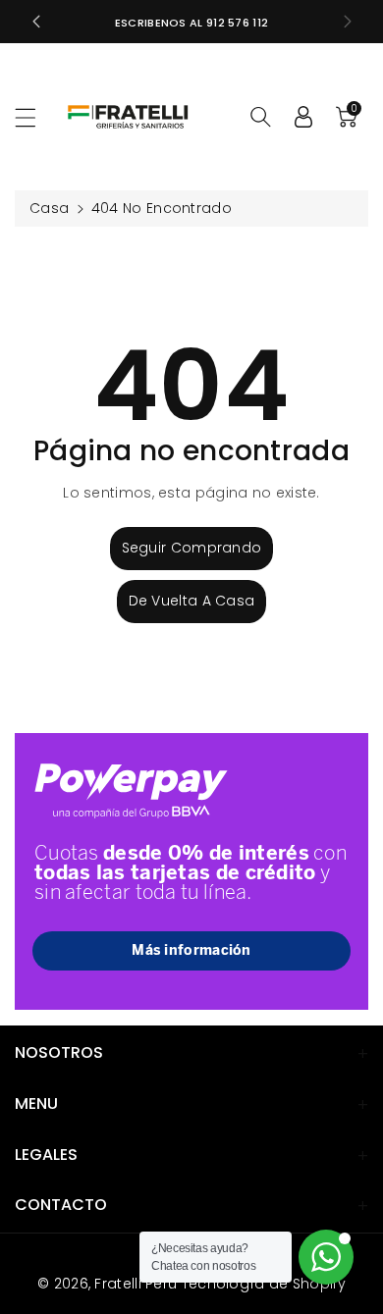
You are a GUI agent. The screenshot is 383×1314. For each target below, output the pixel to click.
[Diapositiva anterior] (36, 21)
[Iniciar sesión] (303, 116)
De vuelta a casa (192, 600)
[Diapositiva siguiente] (347, 21)
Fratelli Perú (135, 1283)
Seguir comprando (192, 547)
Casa (49, 208)
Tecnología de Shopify (264, 1283)
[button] (34, 117)
